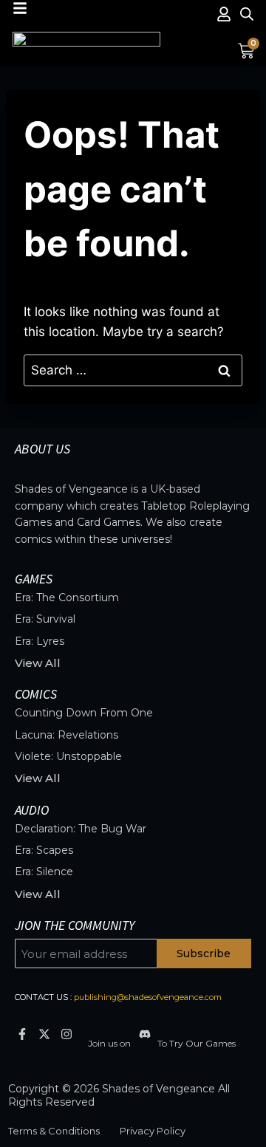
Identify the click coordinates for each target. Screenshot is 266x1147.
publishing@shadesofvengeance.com (148, 997)
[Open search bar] (246, 14)
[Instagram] (66, 1034)
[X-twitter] (44, 1034)
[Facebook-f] (22, 1034)
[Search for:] (133, 370)
